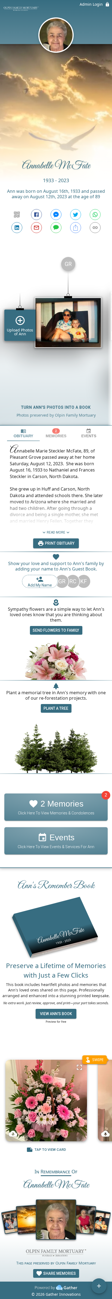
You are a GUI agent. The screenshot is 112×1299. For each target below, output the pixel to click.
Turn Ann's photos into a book (56, 407)
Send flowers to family (56, 630)
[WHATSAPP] (95, 214)
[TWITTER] (75, 214)
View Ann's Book (56, 1014)
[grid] (56, 339)
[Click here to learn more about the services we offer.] (56, 1253)
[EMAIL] (36, 227)
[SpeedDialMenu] (99, 1286)
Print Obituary (59, 543)
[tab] (23, 433)
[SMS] (56, 227)
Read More (56, 532)
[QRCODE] (16, 214)
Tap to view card (50, 1150)
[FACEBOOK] (36, 214)
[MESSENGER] (56, 214)
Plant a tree (55, 708)
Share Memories (59, 1273)
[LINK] (95, 227)
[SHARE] (75, 227)
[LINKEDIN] (16, 227)
